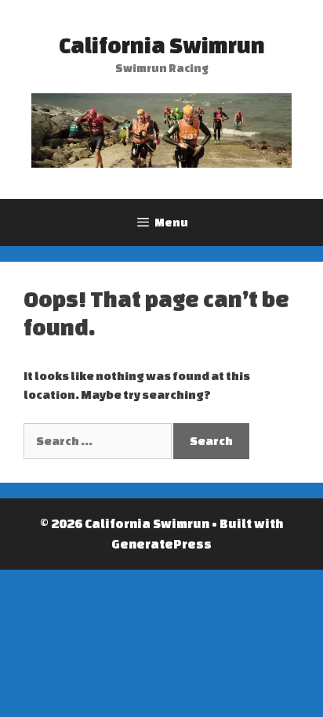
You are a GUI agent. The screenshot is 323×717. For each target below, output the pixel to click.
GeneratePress (161, 544)
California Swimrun (162, 45)
